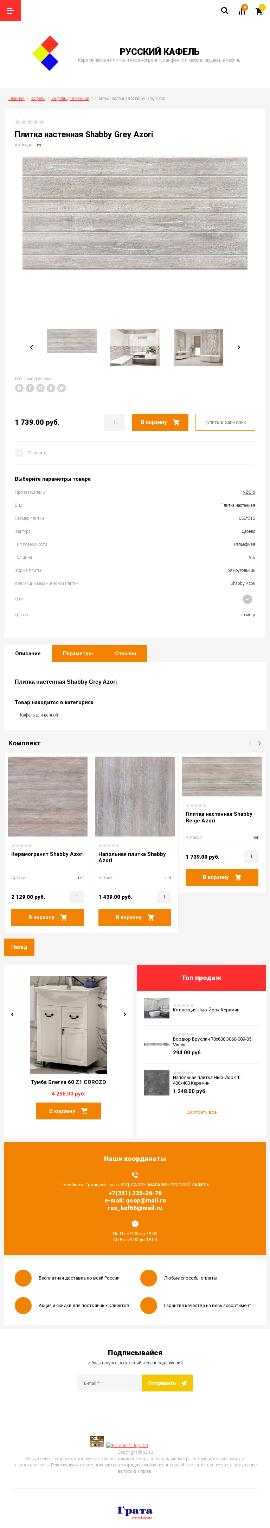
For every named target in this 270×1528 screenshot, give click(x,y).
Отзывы (125, 653)
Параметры (78, 653)
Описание (28, 653)
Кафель (38, 98)
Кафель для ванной (70, 98)
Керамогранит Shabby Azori (47, 854)
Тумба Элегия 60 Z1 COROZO (68, 1082)
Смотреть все (201, 1112)
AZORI (249, 492)
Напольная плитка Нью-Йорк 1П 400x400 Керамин (208, 1080)
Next (125, 1014)
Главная (16, 98)
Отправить (162, 1383)
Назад (19, 947)
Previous (31, 347)
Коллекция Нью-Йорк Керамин (206, 1009)
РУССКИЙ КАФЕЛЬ (160, 51)
